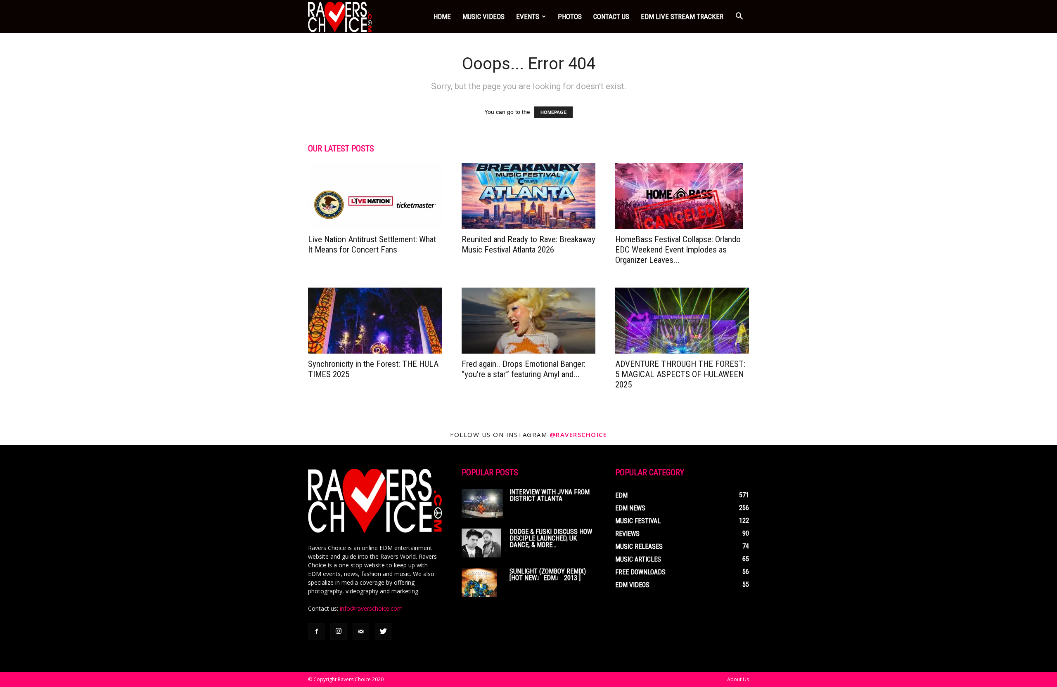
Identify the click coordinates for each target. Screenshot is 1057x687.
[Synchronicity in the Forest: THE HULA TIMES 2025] (375, 321)
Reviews (627, 534)
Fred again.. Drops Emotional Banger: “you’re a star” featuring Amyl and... (523, 369)
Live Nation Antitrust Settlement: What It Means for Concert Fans (372, 244)
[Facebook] (316, 631)
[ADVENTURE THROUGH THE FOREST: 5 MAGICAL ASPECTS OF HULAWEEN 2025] (682, 321)
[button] (739, 16)
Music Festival (638, 521)
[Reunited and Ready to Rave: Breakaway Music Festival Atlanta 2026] (528, 196)
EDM (621, 495)
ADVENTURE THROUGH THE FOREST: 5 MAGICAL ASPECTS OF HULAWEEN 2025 (680, 374)
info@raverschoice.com (371, 608)
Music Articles (638, 559)
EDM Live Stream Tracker (682, 16)
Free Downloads (640, 572)
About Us (738, 679)
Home (442, 16)
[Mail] (361, 631)
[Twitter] (383, 631)
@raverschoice (578, 434)
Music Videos (483, 16)
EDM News (630, 508)
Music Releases (639, 546)
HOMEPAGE (553, 112)
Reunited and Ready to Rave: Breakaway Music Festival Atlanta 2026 (528, 244)
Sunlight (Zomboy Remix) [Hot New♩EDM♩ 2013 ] (548, 574)
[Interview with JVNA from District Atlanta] (482, 503)
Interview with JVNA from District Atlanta (550, 495)
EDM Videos (632, 585)
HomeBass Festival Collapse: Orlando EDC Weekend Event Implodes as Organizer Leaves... (678, 249)
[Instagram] (338, 631)
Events (527, 16)
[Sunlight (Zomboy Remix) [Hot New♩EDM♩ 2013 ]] (479, 582)
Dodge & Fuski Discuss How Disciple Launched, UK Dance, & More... (551, 538)
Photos (570, 16)
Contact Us (611, 16)
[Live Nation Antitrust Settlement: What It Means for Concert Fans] (375, 196)
